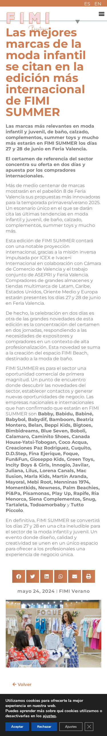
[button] (101, 13)
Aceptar (17, 726)
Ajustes (71, 726)
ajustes (49, 716)
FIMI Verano (74, 591)
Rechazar (44, 726)
